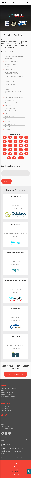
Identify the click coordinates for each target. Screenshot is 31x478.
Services (15, 469)
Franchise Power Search (15, 374)
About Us (3, 418)
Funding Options (5, 390)
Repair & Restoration (11, 111)
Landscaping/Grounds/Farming (14, 97)
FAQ (2, 422)
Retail (6, 113)
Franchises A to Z (5, 406)
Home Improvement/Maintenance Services (13, 91)
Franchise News (5, 426)
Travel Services (9, 127)
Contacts (15, 474)
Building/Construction (11, 61)
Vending (7, 129)
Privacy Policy (5, 453)
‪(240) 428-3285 (8, 444)
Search (6, 181)
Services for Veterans (6, 394)
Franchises (15, 472)
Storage (7, 121)
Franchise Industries (6, 408)
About (15, 466)
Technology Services (11, 124)
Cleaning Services (10, 69)
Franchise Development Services (9, 398)
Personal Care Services (12, 103)
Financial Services (10, 81)
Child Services (9, 67)
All (20, 158)
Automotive (8, 59)
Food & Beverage (10, 84)
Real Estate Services (11, 108)
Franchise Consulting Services (8, 388)
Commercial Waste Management (14, 76)
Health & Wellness (10, 87)
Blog (2, 424)
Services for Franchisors (7, 392)
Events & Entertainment (12, 79)
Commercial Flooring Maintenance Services (11, 72)
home (15, 464)
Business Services (10, 64)
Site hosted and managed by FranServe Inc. (11, 457)
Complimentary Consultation (8, 396)
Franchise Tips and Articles (7, 428)
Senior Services (9, 116)
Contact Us (4, 420)
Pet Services (8, 105)
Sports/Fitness (9, 119)
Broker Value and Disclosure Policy (11, 451)
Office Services (9, 100)
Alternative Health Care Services (14, 56)
